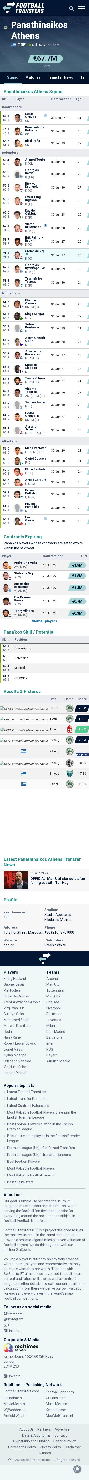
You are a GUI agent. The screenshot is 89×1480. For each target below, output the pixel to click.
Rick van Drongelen (32, 185)
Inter (50, 1043)
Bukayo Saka (14, 1014)
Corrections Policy (22, 1447)
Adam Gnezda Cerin (35, 339)
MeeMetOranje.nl (59, 1416)
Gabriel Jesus (14, 984)
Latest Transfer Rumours (26, 1099)
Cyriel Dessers (36, 458)
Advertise (62, 1429)
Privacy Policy (50, 1447)
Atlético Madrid (58, 1061)
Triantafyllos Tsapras (34, 280)
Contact (60, 1435)
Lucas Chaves (30, 115)
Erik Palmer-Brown (34, 239)
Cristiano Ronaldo (17, 1061)
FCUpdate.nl (13, 1398)
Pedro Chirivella (32, 414)
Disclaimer (73, 1447)
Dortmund (54, 1014)
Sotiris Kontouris (32, 326)
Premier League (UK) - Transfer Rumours (39, 1155)
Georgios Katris (32, 172)
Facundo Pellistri (31, 492)
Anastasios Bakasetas (33, 353)
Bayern (52, 1055)
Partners (44, 1429)
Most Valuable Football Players (31, 1168)
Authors (44, 1453)
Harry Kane (12, 1037)
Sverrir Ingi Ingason (33, 199)
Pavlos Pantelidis (32, 505)
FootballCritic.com (60, 1392)
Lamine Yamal (15, 1073)
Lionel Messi (13, 1049)
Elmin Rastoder (36, 469)
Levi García (29, 519)
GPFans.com (56, 1398)
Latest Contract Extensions (28, 1105)
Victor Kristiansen (33, 226)
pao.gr (9, 945)
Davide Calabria (31, 212)
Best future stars (20, 1182)
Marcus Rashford (17, 1026)
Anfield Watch (14, 1416)
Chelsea (52, 1002)
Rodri (8, 1032)
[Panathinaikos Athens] (6, 28)
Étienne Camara (30, 302)
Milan (50, 1026)
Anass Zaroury (35, 479)
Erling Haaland (15, 979)
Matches (33, 77)
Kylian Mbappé (15, 1055)
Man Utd (53, 984)
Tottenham (55, 990)
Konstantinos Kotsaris (34, 129)
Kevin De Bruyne (16, 996)
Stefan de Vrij (34, 251)
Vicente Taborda (31, 390)
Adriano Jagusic (30, 428)
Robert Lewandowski (20, 1043)
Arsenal (52, 979)
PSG (49, 1049)
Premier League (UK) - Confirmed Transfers (41, 1148)
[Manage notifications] (77, 1469)
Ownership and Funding (31, 1441)
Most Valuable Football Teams (30, 1175)
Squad (12, 77)
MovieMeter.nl (15, 1404)
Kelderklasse (56, 1410)
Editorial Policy (64, 1441)
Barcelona (54, 1037)
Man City (53, 996)
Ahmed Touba (35, 159)
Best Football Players (23, 1161)
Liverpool (53, 1008)
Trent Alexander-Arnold (22, 1002)
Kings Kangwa (34, 313)
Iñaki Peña (32, 140)
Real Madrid (55, 1032)
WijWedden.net (15, 1410)
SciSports (23, 1250)
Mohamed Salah (16, 1020)
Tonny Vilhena (35, 378)
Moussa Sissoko (31, 366)
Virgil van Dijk (14, 1008)
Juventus (53, 1020)
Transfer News (60, 77)
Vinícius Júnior (15, 1067)
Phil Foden (12, 990)
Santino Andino (36, 402)
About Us (26, 1429)
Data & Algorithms (36, 1435)
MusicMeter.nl (57, 1404)
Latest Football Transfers (26, 1092)
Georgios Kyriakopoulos (35, 267)
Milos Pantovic (35, 448)
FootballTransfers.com (21, 1391)
